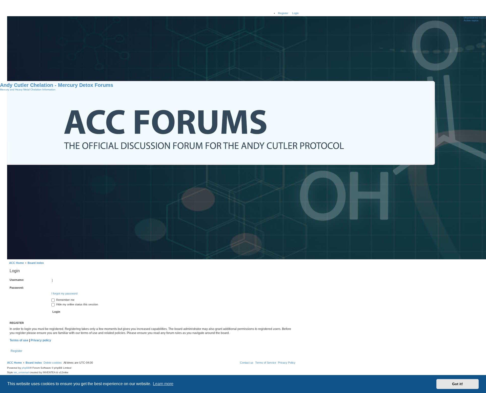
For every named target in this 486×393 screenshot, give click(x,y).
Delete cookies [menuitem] (53, 362)
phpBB (26, 367)
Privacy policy (41, 340)
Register (16, 351)
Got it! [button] (457, 384)
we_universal (21, 372)
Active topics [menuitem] (471, 20)
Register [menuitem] (283, 13)
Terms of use (19, 340)
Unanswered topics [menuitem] (475, 17)
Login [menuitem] (295, 13)
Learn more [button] (163, 384)
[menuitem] (286, 362)
